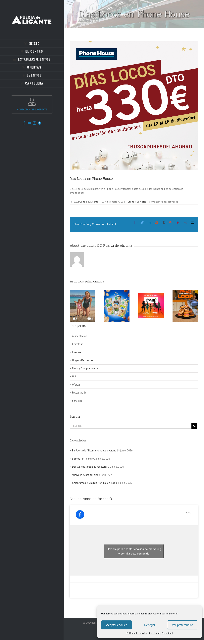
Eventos (76, 352)
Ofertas (132, 201)
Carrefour (77, 344)
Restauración (79, 392)
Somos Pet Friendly (83, 458)
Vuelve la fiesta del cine (85, 475)
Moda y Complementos (85, 368)
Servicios (141, 201)
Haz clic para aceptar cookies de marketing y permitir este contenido (134, 551)
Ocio (74, 376)
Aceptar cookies (116, 625)
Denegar (149, 625)
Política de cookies (137, 633)
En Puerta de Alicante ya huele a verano (94, 450)
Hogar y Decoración (83, 360)
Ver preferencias (182, 625)
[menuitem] (32, 44)
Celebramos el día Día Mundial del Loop (94, 483)
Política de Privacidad (161, 633)
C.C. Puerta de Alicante (86, 201)
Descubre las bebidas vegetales (90, 466)
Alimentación (79, 336)
